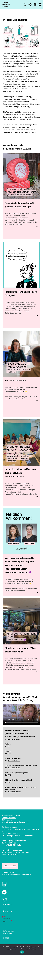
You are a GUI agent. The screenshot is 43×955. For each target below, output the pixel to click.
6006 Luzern (7, 820)
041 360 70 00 (14, 760)
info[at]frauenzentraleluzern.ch (15, 822)
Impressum (7, 933)
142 (9, 775)
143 (9, 782)
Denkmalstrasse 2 (9, 818)
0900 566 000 (11, 852)
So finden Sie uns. (9, 827)
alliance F (7, 127)
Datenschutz (8, 931)
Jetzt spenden (10, 866)
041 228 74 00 (14, 768)
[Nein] (41, 950)
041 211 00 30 (10, 843)
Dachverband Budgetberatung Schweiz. (19, 132)
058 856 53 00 (14, 791)
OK (22, 952)
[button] (37, 227)
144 (9, 753)
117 (9, 746)
